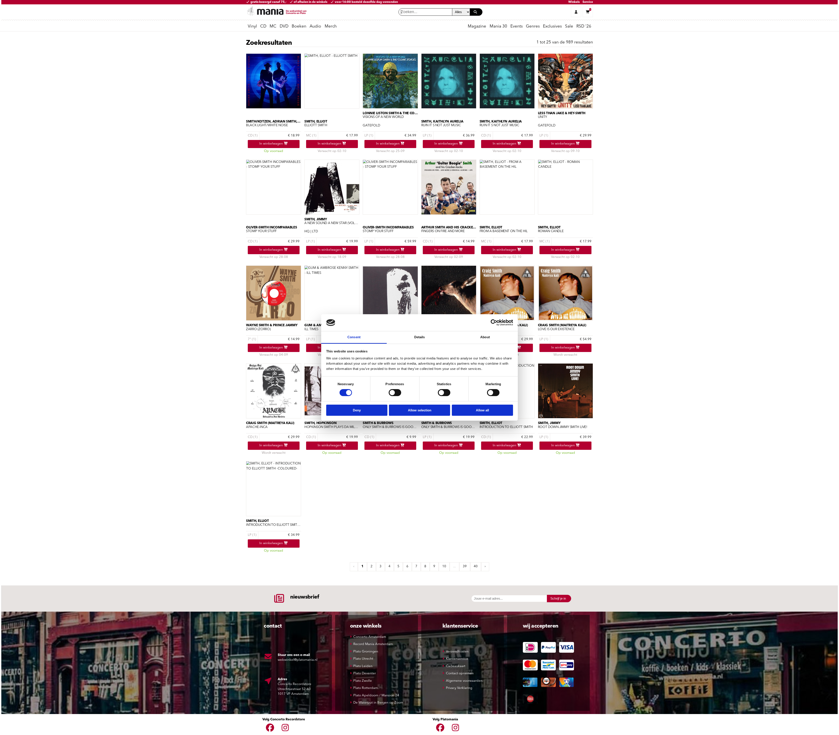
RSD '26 (583, 26)
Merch (331, 26)
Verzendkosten (457, 651)
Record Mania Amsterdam (373, 644)
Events (516, 26)
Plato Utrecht (363, 659)
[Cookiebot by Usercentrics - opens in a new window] (494, 322)
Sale (569, 26)
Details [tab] (419, 337)
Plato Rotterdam (365, 688)
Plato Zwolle (362, 681)
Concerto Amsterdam (369, 637)
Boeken (299, 26)
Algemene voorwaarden (464, 681)
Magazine (477, 26)
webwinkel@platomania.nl (297, 660)
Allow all (482, 410)
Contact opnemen (460, 673)
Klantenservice (457, 659)
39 (465, 566)
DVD (284, 26)
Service (587, 2)
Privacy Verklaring (459, 688)
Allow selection (419, 410)
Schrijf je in (558, 598)
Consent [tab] (354, 337)
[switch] (395, 392)
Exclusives (552, 26)
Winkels (574, 2)
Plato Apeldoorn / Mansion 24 (376, 695)
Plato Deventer (364, 673)
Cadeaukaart (455, 666)
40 (476, 566)
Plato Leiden (363, 666)
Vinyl (252, 26)
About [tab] (485, 337)
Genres (533, 26)
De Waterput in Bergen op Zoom (378, 702)
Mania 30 (498, 26)
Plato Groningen (365, 651)
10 (444, 566)
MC (273, 26)
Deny (357, 410)
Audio (315, 26)
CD (263, 26)
